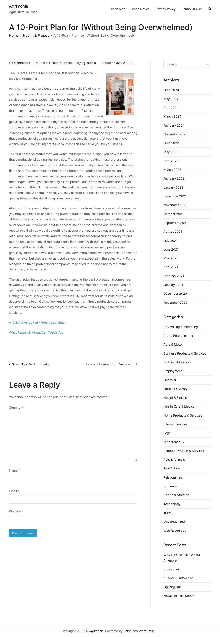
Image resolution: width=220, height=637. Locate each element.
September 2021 (175, 223)
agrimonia (89, 63)
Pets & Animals (174, 459)
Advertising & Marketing (180, 327)
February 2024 (174, 125)
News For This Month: (179, 596)
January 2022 (173, 187)
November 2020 (175, 302)
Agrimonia (18, 6)
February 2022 (174, 178)
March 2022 (172, 169)
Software (170, 486)
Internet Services (175, 424)
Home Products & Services (182, 415)
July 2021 (170, 240)
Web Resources (174, 530)
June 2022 (171, 143)
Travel (167, 513)
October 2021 (173, 214)
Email (14, 491)
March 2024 (172, 116)
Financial (169, 380)
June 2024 (171, 90)
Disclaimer (117, 9)
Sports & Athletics (176, 495)
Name (14, 470)
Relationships (173, 477)
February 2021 (173, 276)
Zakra (128, 631)
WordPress (147, 631)
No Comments (19, 63)
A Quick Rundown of (178, 578)
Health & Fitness (61, 63)
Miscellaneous (173, 442)
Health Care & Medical (179, 406)
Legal (167, 433)
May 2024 (170, 99)
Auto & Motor (173, 344)
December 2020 (175, 293)
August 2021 (172, 231)
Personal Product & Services (183, 451)
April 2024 (171, 107)
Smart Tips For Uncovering (31, 364)
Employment (172, 371)
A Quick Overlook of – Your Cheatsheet (37, 322)
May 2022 (170, 152)
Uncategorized (174, 521)
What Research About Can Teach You (36, 332)
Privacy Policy (166, 9)
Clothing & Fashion (177, 362)
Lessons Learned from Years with (110, 364)
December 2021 (174, 196)
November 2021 (175, 205)
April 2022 (171, 161)
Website (15, 511)
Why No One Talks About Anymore (181, 557)
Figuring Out (172, 587)
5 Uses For (171, 569)
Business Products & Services (184, 353)
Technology (171, 504)
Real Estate (171, 468)
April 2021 (170, 267)
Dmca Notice (140, 9)
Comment (17, 407)
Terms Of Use (192, 9)
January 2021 (173, 285)
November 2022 (175, 134)
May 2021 (170, 258)
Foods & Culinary (175, 389)
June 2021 (171, 249)
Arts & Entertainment (178, 335)
